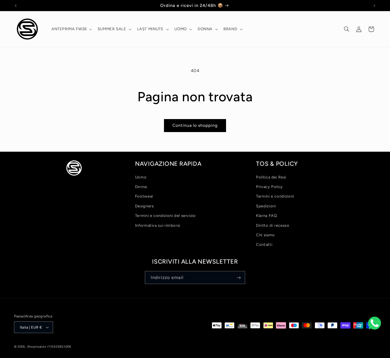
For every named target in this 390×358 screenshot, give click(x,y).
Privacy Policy (269, 186)
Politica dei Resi (271, 177)
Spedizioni (266, 206)
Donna (141, 186)
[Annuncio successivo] (374, 5)
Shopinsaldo (36, 346)
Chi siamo (265, 235)
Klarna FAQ (266, 215)
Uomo (141, 177)
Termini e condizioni (275, 196)
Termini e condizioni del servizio (165, 215)
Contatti (264, 244)
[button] (71, 29)
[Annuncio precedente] (15, 5)
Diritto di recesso (272, 225)
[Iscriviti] (239, 277)
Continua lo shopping (195, 125)
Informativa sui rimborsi (157, 225)
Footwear (144, 196)
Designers (144, 206)
